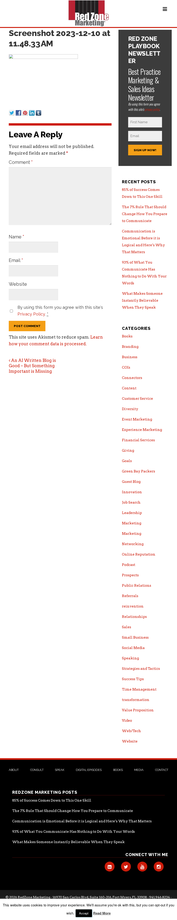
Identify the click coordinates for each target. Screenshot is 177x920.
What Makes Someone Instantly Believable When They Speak (142, 301)
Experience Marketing (142, 430)
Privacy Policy (31, 314)
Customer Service (137, 399)
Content (129, 388)
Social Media (133, 648)
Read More (102, 913)
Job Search (131, 502)
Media (139, 770)
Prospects (130, 575)
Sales (126, 627)
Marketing (131, 523)
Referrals (130, 596)
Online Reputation (138, 554)
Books (127, 336)
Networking (133, 544)
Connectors (132, 378)
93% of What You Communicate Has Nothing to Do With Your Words (73, 832)
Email (16, 260)
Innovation (132, 492)
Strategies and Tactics (141, 669)
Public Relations (136, 585)
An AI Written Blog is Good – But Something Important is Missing (32, 366)
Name (16, 237)
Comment (21, 162)
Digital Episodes (89, 770)
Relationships (134, 617)
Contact (161, 770)
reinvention (133, 606)
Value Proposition (138, 710)
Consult (37, 770)
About (14, 770)
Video (127, 721)
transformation (135, 700)
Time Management (139, 689)
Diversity (130, 409)
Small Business (135, 637)
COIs (126, 367)
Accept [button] (83, 913)
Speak (59, 770)
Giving (128, 450)
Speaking (130, 658)
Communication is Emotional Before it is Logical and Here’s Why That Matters (82, 821)
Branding (130, 347)
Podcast (128, 565)
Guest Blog (131, 482)
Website (18, 284)
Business (129, 357)
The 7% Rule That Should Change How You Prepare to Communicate (144, 214)
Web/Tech (131, 731)
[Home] (88, 13)
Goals (127, 461)
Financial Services (138, 440)
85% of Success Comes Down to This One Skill (51, 800)
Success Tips (133, 679)
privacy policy (152, 109)
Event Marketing (137, 419)
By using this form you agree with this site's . (60, 310)
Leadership (132, 513)
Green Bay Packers (138, 471)
